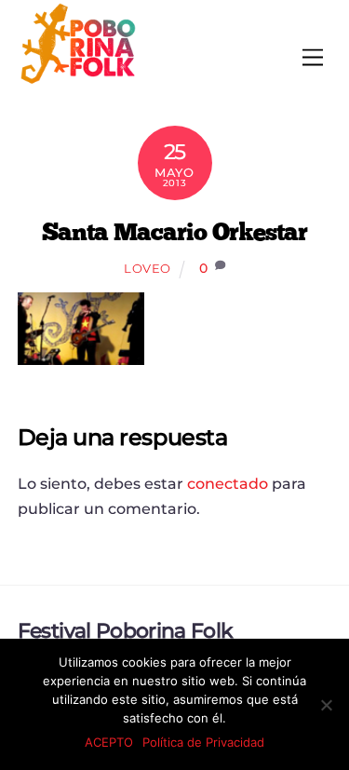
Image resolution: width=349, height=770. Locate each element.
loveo (147, 268)
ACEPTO (109, 742)
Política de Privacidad (203, 742)
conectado (227, 484)
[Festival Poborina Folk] (78, 79)
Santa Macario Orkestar (174, 231)
